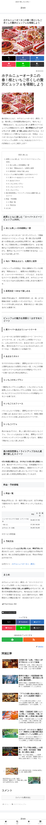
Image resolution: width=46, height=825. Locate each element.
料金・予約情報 (11, 199)
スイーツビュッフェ (10, 612)
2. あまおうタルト (14, 180)
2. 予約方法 (12, 205)
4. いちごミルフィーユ (15, 187)
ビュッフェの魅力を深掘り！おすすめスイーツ (22, 174)
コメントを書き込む (23, 797)
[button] (37, 64)
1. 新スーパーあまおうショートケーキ (21, 177)
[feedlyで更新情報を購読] (12, 639)
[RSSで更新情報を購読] (33, 639)
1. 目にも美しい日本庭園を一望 (18, 165)
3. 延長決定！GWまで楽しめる (18, 171)
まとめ (8, 208)
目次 (20, 155)
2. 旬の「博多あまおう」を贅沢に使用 (21, 168)
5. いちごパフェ (13, 190)
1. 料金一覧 (12, 202)
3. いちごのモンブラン (15, 184)
